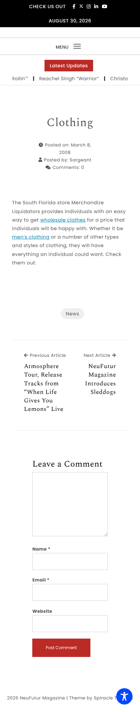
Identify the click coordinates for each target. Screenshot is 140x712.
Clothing (70, 123)
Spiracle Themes (113, 698)
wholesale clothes (63, 219)
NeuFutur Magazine (42, 698)
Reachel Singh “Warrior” (69, 78)
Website (42, 611)
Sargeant (80, 160)
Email (41, 580)
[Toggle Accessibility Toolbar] (124, 696)
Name (41, 549)
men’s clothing (31, 236)
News (72, 313)
